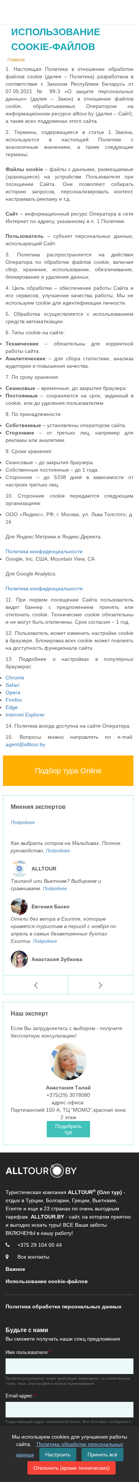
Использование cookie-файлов (47, 1281)
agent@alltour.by (25, 744)
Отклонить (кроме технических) (71, 1468)
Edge (12, 707)
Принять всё (102, 1455)
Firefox (14, 700)
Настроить (57, 1455)
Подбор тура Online (68, 771)
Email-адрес (21, 1396)
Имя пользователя (28, 1352)
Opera (13, 692)
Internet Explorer (25, 715)
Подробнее (23, 822)
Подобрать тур (68, 1129)
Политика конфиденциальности (44, 551)
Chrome (15, 678)
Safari (12, 685)
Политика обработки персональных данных (64, 1306)
